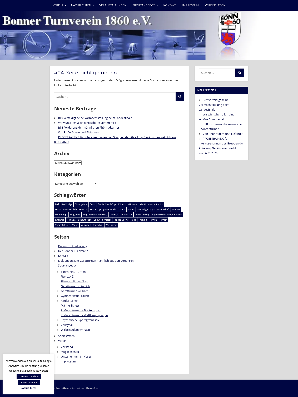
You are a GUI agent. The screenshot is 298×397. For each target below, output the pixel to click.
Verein (58, 5)
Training (142, 219)
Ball (57, 204)
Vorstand (67, 347)
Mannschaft (163, 209)
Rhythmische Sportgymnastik (166, 214)
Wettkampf (111, 224)
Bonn (92, 204)
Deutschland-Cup (107, 204)
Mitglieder (75, 214)
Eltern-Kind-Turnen (73, 272)
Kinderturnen (69, 301)
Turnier (163, 219)
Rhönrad (59, 219)
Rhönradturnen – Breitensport (81, 310)
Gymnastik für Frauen (75, 296)
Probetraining (142, 214)
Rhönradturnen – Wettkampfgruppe (84, 315)
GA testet (133, 204)
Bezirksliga (66, 204)
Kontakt (169, 5)
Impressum (190, 5)
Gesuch (83, 209)
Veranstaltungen (112, 5)
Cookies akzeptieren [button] (29, 376)
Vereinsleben (215, 5)
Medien (176, 209)
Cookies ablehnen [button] (29, 382)
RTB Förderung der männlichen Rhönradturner (88, 127)
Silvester (106, 219)
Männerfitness (70, 305)
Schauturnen (84, 219)
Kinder (131, 209)
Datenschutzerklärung (72, 246)
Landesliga (142, 209)
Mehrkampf (61, 214)
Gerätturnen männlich (151, 204)
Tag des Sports (120, 219)
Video (75, 224)
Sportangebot (144, 5)
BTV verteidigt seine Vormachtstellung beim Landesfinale (95, 118)
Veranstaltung (62, 224)
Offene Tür (126, 214)
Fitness (122, 204)
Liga (152, 209)
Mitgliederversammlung (95, 214)
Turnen (153, 219)
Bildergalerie (81, 204)
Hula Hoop (95, 209)
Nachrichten (81, 5)
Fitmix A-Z (67, 276)
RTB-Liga (71, 219)
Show (97, 219)
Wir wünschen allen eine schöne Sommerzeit (87, 123)
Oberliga (114, 214)
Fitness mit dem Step (74, 281)
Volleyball (98, 224)
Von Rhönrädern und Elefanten (78, 132)
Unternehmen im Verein (76, 357)
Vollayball (86, 224)
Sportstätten (66, 336)
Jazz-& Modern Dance (114, 209)
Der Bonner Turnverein (73, 251)
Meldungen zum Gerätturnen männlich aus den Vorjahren (96, 261)
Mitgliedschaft (70, 352)
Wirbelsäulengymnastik (76, 330)
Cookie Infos (28, 388)
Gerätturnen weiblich (66, 209)
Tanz (133, 219)
